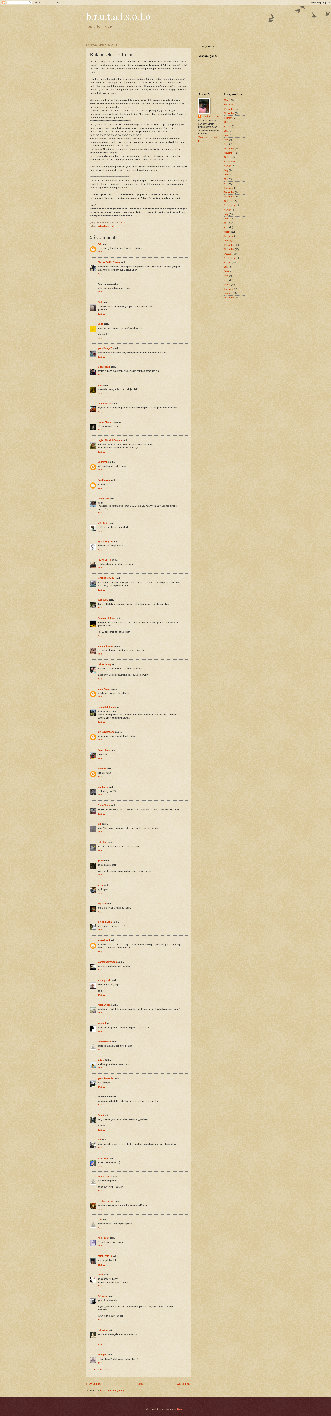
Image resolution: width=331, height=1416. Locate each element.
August (227, 126)
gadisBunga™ (105, 348)
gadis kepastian (106, 1078)
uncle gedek (104, 980)
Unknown (103, 462)
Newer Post (94, 1383)
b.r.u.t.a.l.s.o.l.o (118, 16)
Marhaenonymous (107, 962)
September (229, 161)
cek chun (102, 842)
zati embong (104, 664)
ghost (101, 860)
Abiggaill (102, 1354)
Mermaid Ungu (105, 646)
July (226, 131)
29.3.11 (101, 1344)
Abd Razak (103, 1238)
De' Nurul (102, 1296)
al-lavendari (104, 366)
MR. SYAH (103, 523)
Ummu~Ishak (105, 403)
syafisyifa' (103, 600)
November (229, 113)
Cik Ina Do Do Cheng (109, 262)
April (226, 144)
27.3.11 (101, 930)
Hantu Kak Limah (107, 707)
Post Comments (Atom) (112, 1390)
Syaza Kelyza (105, 541)
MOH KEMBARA (106, 578)
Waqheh (102, 768)
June (226, 135)
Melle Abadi (104, 689)
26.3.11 (101, 252)
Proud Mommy (105, 422)
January (228, 240)
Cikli (100, 302)
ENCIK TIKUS (105, 1256)
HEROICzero (104, 560)
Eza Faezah (104, 480)
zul (99, 1139)
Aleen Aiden (104, 1005)
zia (99, 1219)
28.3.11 (101, 1130)
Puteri (101, 1115)
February (228, 104)
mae (100, 385)
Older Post (184, 1383)
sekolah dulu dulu (106, 226)
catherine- (103, 1330)
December (229, 109)
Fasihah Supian (106, 1201)
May (226, 139)
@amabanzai (104, 1041)
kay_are (102, 903)
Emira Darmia (105, 1176)
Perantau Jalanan (107, 618)
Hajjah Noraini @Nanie (110, 440)
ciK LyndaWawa (106, 732)
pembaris (103, 787)
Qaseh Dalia (104, 750)
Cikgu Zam (103, 498)
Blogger (181, 1409)
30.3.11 (101, 1363)
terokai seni (104, 940)
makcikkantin (105, 922)
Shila (100, 324)
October (228, 122)
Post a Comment (102, 1369)
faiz (99, 824)
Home (139, 1383)
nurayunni (103, 1158)
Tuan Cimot (104, 805)
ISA (99, 244)
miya (100, 885)
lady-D (101, 1060)
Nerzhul (102, 1023)
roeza (100, 1274)
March (227, 100)
